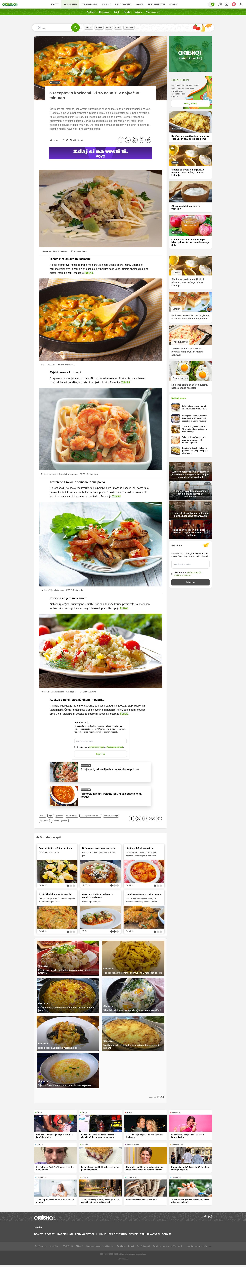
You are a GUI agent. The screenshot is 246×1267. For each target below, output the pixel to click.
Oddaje (173, 4)
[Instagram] (210, 1216)
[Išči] (75, 27)
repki (51, 816)
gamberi (59, 816)
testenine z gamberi (59, 821)
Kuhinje (106, 4)
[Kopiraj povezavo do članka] (148, 140)
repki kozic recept (111, 816)
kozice (42, 816)
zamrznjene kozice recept (91, 816)
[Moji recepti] (234, 4)
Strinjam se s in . (100, 747)
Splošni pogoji (143, 1246)
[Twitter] (128, 140)
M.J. (56, 140)
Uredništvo (54, 1246)
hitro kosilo (44, 821)
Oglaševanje (40, 1246)
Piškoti (118, 27)
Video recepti (152, 12)
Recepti (55, 4)
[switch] (211, 4)
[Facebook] (121, 140)
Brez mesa (104, 12)
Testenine (129, 27)
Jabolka (88, 27)
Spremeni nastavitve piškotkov (100, 1246)
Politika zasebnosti (125, 1246)
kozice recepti (71, 816)
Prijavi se (100, 754)
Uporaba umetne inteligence (198, 1246)
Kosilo (127, 12)
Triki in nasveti (156, 4)
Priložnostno (123, 4)
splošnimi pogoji (96, 747)
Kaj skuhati (70, 4)
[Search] (220, 4)
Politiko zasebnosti (114, 747)
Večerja (138, 12)
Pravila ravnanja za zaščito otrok (167, 1246)
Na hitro (91, 12)
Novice (139, 4)
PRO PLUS (68, 1246)
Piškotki (79, 1246)
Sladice (99, 27)
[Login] (241, 4)
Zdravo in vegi (89, 4)
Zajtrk (116, 12)
